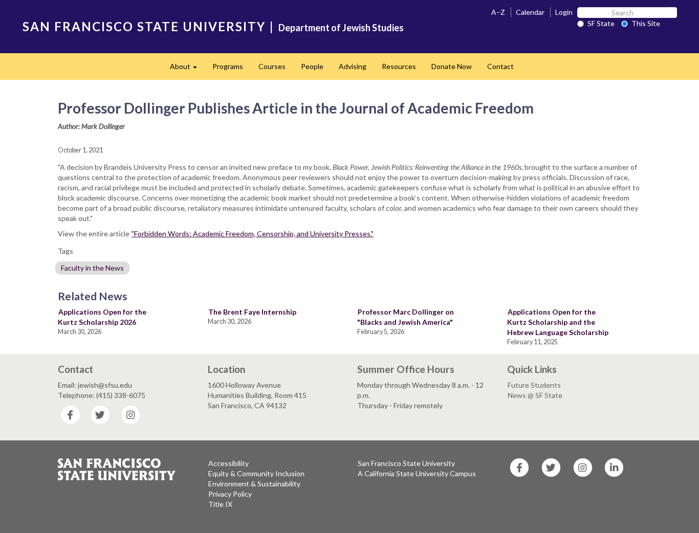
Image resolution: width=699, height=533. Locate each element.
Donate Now (451, 66)
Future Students (534, 385)
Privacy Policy (230, 494)
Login (564, 12)
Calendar (530, 12)
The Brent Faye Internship (252, 311)
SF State (601, 23)
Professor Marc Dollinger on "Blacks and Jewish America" (405, 316)
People (312, 66)
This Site (645, 23)
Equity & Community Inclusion (256, 473)
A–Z (498, 12)
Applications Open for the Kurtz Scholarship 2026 (102, 316)
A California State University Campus (417, 473)
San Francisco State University (406, 463)
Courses (272, 66)
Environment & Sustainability (254, 483)
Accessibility (228, 463)
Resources (399, 66)
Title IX (220, 504)
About (187, 69)
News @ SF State (535, 395)
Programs (227, 66)
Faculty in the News (92, 267)
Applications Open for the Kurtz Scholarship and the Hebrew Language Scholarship (557, 322)
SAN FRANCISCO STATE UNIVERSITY (144, 26)
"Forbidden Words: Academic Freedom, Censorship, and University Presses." (253, 233)
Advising (352, 66)
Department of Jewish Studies (341, 27)
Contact (500, 66)
